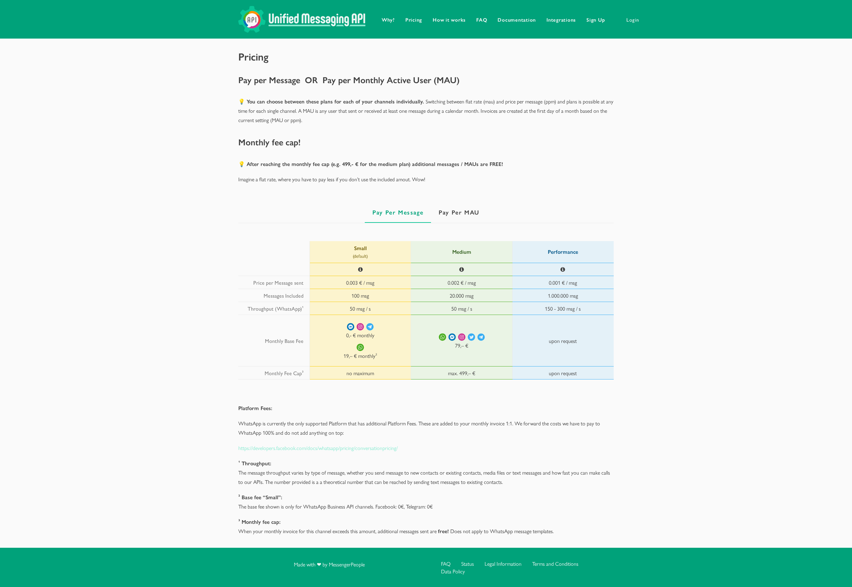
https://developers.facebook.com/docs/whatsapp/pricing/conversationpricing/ (318, 448)
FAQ (481, 19)
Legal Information (503, 563)
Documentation (517, 19)
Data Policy (453, 571)
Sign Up (595, 19)
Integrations (561, 19)
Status (467, 563)
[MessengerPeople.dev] (301, 19)
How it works (449, 19)
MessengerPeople (347, 564)
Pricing (413, 19)
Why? (388, 19)
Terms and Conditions (555, 563)
